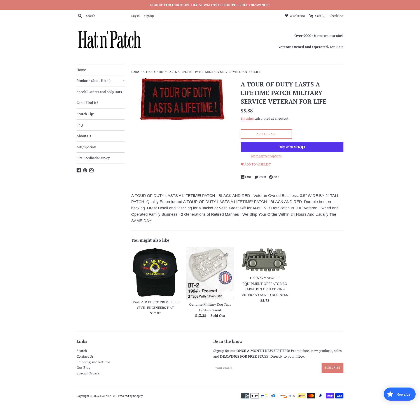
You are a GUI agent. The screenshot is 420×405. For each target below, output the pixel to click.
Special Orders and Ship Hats (99, 91)
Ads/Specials (86, 147)
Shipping (247, 118)
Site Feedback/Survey (93, 157)
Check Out (336, 16)
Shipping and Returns (93, 362)
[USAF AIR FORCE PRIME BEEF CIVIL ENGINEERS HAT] (155, 272)
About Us (84, 135)
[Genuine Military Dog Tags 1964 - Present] (210, 273)
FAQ (80, 124)
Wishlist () (297, 16)
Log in (135, 16)
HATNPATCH (108, 396)
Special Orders (88, 373)
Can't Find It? (87, 102)
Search (82, 350)
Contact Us (85, 356)
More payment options (266, 156)
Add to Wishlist (257, 164)
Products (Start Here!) (101, 80)
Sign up (149, 16)
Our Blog (83, 367)
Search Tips (85, 113)
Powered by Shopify (130, 396)
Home (81, 69)
